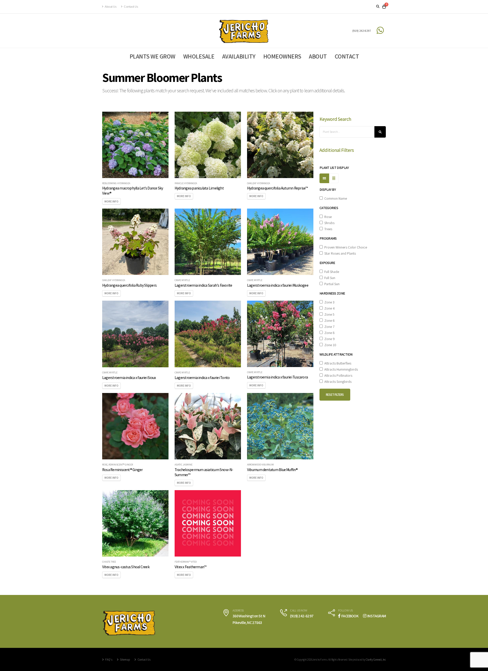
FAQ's (108, 659)
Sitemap (124, 659)
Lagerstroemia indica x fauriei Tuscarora (277, 377)
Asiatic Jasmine (183, 464)
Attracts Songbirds (337, 381)
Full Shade (331, 271)
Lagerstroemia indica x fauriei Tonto (202, 377)
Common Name (335, 198)
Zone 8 (329, 332)
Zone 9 (329, 339)
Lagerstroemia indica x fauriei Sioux (129, 377)
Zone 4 (329, 308)
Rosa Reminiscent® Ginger (122, 469)
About (318, 56)
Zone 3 (328, 302)
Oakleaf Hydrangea (258, 183)
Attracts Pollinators (337, 375)
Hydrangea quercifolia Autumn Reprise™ (277, 188)
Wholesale (199, 56)
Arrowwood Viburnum (260, 464)
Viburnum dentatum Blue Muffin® (272, 469)
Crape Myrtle (182, 280)
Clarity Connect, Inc (375, 659)
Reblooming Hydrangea (116, 183)
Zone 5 (328, 314)
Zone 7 (328, 326)
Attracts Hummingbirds (340, 369)
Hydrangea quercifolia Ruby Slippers (129, 285)
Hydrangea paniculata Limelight (199, 188)
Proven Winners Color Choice (345, 247)
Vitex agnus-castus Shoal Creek (125, 566)
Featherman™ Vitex (186, 562)
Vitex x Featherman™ (190, 566)
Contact (347, 56)
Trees (327, 229)
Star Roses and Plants (339, 253)
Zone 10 (329, 345)
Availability (238, 56)
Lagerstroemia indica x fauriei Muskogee (277, 285)
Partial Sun (331, 284)
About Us (110, 6)
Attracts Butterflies (337, 363)
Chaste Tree (109, 562)
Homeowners (282, 56)
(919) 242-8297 (361, 30)
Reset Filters (335, 394)
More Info (111, 201)
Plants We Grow (152, 56)
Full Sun (329, 277)
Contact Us (130, 6)
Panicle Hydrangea (186, 183)
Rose (327, 216)
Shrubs (328, 223)
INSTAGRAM (376, 616)
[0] (384, 6)
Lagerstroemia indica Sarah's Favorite (203, 285)
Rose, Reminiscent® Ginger (117, 464)
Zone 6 (329, 320)
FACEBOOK (349, 616)
